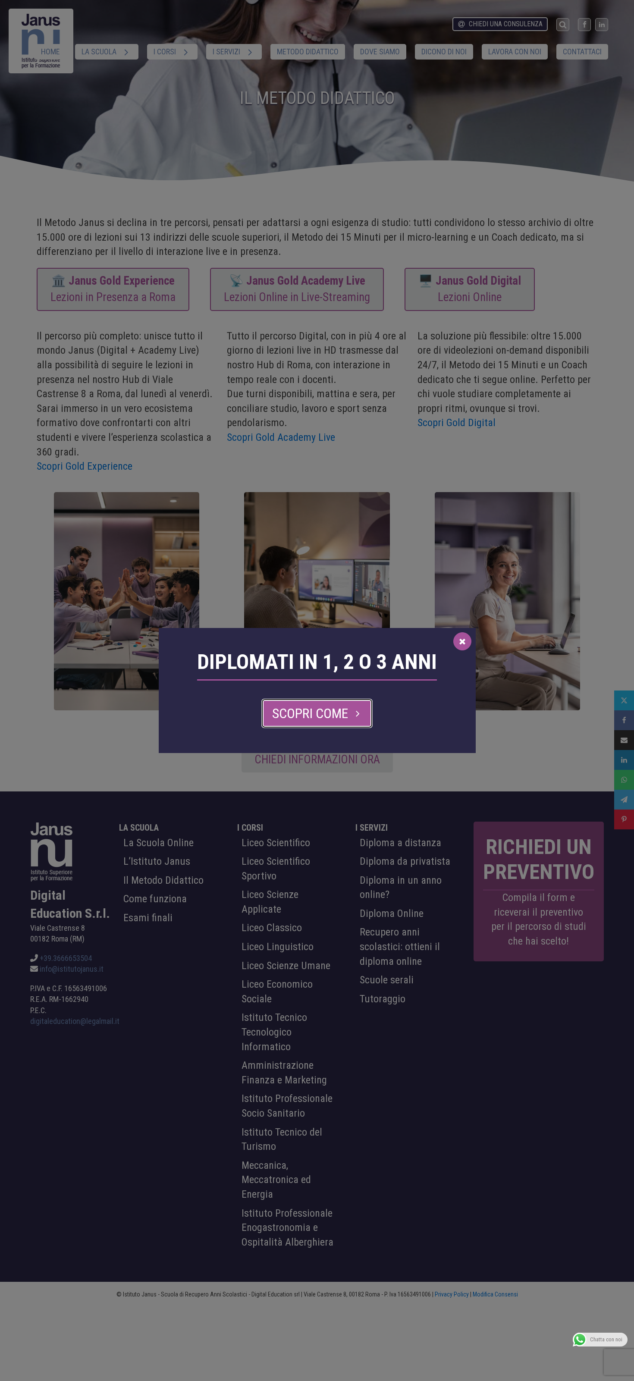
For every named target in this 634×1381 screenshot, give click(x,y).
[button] (317, 713)
